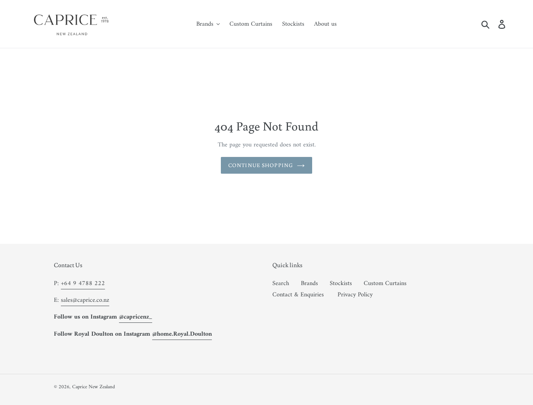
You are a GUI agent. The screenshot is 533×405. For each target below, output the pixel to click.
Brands (309, 283)
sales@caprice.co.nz (85, 300)
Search (280, 283)
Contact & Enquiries (298, 294)
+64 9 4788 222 (83, 283)
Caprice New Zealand (93, 386)
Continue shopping (260, 165)
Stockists (341, 283)
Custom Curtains (385, 283)
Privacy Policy (355, 294)
